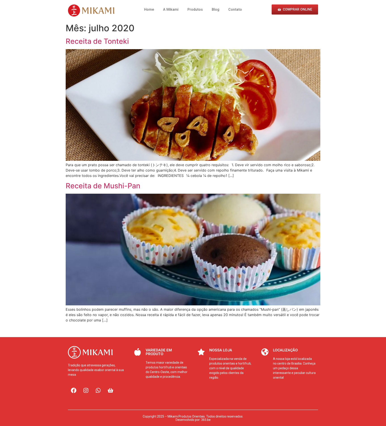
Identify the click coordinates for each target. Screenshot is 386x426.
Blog (215, 9)
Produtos (195, 9)
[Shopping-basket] (110, 390)
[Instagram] (85, 390)
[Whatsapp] (98, 390)
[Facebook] (73, 390)
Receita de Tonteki (97, 41)
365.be (206, 420)
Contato (235, 9)
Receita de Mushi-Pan (103, 185)
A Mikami (170, 9)
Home (149, 9)
